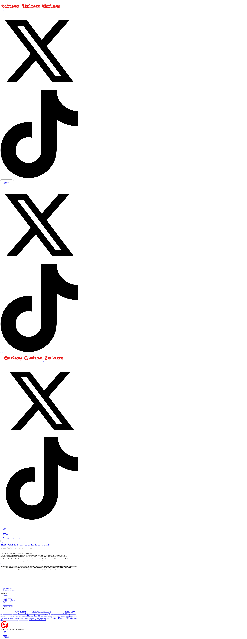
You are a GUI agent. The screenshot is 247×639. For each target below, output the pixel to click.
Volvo (5, 620)
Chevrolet (29, 611)
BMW (23, 612)
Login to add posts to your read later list (14, 538)
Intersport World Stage (71, 614)
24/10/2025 (9, 547)
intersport (46, 614)
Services (4, 183)
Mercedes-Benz (33, 616)
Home (4, 528)
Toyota (55, 618)
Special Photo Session (7, 588)
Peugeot (12, 618)
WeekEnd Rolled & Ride (8, 597)
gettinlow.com (3, 547)
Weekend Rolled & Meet (8, 598)
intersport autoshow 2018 (59, 614)
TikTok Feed (5, 534)
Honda (23, 614)
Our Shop (5, 184)
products (32, 618)
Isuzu (2, 616)
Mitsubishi (49, 616)
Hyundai (30, 614)
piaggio (17, 618)
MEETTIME (5, 595)
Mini (43, 616)
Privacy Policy (6, 636)
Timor (48, 618)
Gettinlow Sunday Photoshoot (9, 600)
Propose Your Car (6, 589)
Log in (2, 178)
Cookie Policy (6, 637)
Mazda (24, 616)
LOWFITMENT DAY (7, 605)
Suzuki (43, 618)
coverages (5, 530)
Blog (17, 612)
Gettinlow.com (6, 182)
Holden (15, 614)
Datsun (62, 611)
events (4, 531)
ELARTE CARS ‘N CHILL (9, 590)
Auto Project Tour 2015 (8, 606)
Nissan (6, 618)
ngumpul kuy (5, 603)
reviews (4, 533)
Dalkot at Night (6, 602)
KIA (4, 616)
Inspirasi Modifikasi (37, 614)
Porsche (27, 618)
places (22, 618)
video (64, 618)
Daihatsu (47, 612)
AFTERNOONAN (7, 601)
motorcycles (57, 616)
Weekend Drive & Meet (8, 599)
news (4, 529)
